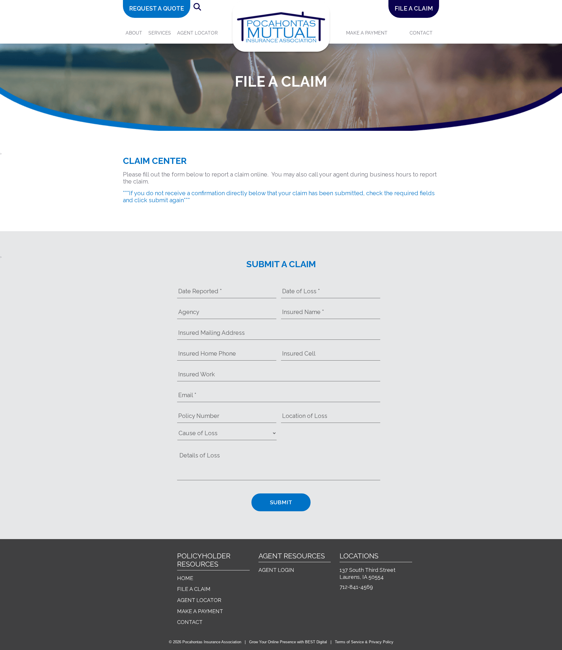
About (134, 33)
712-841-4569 (356, 587)
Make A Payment (367, 33)
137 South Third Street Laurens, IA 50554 (367, 573)
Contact (421, 33)
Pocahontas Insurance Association (211, 642)
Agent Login (276, 570)
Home (185, 578)
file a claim (414, 8)
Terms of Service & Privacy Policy (364, 642)
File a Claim (193, 589)
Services (159, 33)
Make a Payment (200, 611)
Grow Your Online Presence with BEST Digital (288, 642)
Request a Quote (156, 8)
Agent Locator (197, 33)
